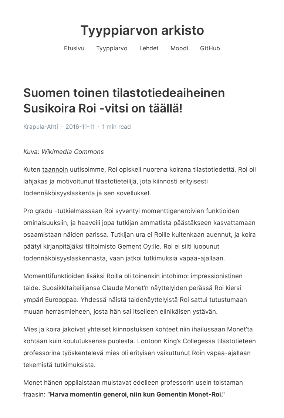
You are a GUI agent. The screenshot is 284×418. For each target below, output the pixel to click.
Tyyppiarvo (112, 48)
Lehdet (149, 48)
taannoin (55, 169)
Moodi (179, 48)
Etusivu (74, 48)
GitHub (210, 48)
